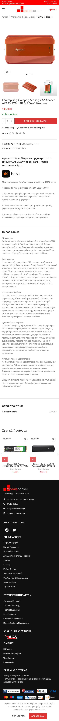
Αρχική (5, 17)
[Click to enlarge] (7, 72)
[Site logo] (29, 9)
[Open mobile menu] (3, 9)
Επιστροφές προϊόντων (13, 619)
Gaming (6, 565)
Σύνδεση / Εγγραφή (11, 601)
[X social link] (13, 133)
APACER (53, 412)
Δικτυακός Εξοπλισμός (13, 573)
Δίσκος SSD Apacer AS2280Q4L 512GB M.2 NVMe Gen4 (15, 466)
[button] (5, 49)
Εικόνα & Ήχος (9, 569)
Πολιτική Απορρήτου (12, 653)
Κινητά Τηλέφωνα (11, 547)
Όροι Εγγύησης (10, 614)
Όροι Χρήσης (9, 658)
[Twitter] (14, 530)
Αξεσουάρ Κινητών (11, 551)
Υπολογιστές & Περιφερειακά (23, 17)
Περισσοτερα (19, 716)
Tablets (6, 560)
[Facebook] (6, 530)
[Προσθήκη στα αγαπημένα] (25, 439)
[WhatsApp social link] (20, 133)
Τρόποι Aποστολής (11, 605)
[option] (26, 74)
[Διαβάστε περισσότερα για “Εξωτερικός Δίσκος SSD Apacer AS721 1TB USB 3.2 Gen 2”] (33, 459)
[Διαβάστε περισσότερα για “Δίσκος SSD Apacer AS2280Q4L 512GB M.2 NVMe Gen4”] (5, 459)
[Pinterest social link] (17, 133)
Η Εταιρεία (7, 649)
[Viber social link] (24, 133)
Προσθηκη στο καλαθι (35, 121)
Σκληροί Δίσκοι (45, 17)
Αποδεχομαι (37, 716)
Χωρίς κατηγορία (10, 542)
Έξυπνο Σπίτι (9, 587)
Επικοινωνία (8, 662)
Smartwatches (9, 582)
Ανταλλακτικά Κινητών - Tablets (16, 556)
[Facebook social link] (10, 133)
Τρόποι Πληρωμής (11, 610)
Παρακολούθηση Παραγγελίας (16, 623)
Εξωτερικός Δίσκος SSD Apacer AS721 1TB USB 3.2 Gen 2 (43, 466)
